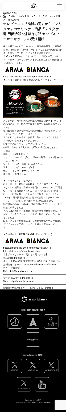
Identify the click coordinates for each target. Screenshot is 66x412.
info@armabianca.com (21, 271)
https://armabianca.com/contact (40, 264)
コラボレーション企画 (17, 16)
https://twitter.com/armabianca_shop (21, 251)
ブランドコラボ (39, 16)
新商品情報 (13, 19)
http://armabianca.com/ (22, 281)
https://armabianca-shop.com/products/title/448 (27, 76)
